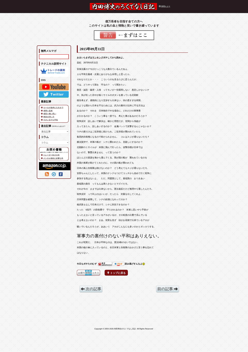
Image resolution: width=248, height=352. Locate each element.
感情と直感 (47, 111)
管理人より (165, 6)
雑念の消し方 (48, 117)
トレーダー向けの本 (51, 155)
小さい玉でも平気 (50, 120)
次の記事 (93, 289)
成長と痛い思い (49, 114)
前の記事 (165, 289)
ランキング (97, 57)
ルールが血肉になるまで (53, 108)
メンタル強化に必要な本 (53, 158)
